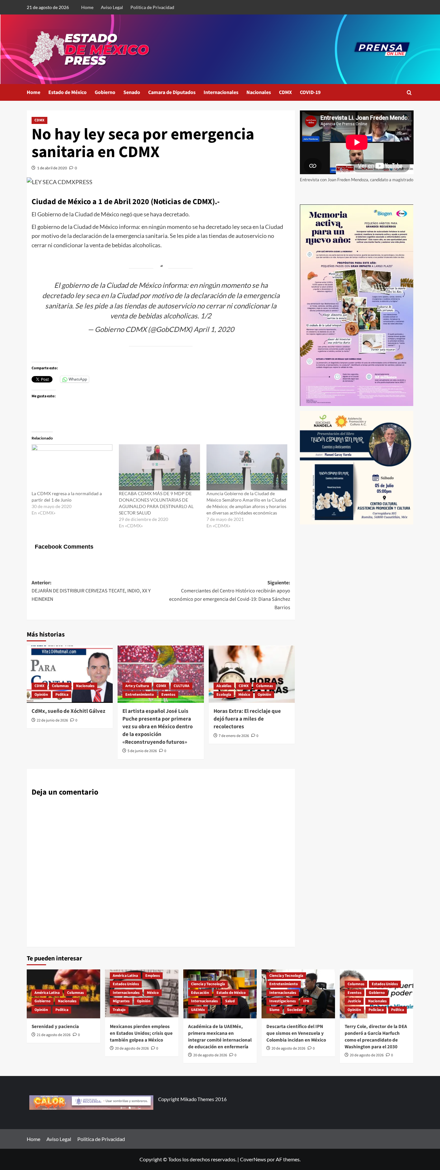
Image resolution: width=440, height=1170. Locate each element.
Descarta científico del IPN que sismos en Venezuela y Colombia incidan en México (296, 1033)
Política (61, 694)
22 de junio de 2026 (52, 720)
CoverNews (253, 1159)
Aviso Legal (112, 7)
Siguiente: (229, 595)
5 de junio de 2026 (142, 751)
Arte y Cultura (137, 686)
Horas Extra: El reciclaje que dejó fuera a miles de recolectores (247, 719)
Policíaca (376, 1010)
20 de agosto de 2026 (132, 1048)
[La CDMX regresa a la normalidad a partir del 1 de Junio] (72, 467)
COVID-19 (310, 92)
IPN (306, 1001)
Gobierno (105, 92)
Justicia (354, 1001)
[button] (409, 92)
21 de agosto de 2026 (54, 1035)
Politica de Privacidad (152, 7)
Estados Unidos (126, 984)
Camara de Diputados (172, 92)
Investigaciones (282, 1001)
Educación (200, 992)
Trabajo (119, 1010)
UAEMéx (198, 1010)
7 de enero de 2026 (234, 736)
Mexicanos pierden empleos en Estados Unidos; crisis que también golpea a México (141, 1033)
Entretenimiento (139, 694)
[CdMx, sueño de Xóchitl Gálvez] (70, 674)
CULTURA (181, 686)
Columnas (60, 686)
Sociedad (295, 1010)
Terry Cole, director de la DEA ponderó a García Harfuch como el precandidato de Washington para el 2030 (376, 1036)
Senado (131, 92)
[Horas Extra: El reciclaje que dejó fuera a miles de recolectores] (252, 674)
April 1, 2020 (214, 329)
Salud (230, 1001)
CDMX (285, 92)
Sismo (274, 1010)
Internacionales (221, 92)
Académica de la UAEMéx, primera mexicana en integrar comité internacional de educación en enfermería (220, 1036)
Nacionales (258, 92)
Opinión (41, 694)
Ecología (223, 694)
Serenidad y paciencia (55, 1026)
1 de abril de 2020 (52, 167)
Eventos (168, 694)
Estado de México (67, 92)
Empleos (152, 975)
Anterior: (91, 591)
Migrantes (121, 1001)
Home (87, 7)
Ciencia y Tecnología (208, 984)
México (244, 694)
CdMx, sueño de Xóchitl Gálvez (68, 711)
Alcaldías (223, 686)
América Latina (47, 992)
